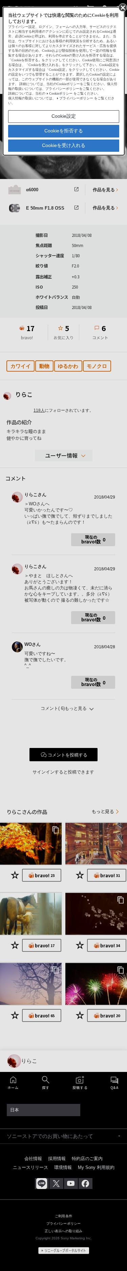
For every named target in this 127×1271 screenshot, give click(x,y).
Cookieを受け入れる (63, 145)
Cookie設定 (63, 116)
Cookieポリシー (60, 93)
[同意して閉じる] (122, 7)
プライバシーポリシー (76, 98)
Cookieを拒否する (63, 130)
